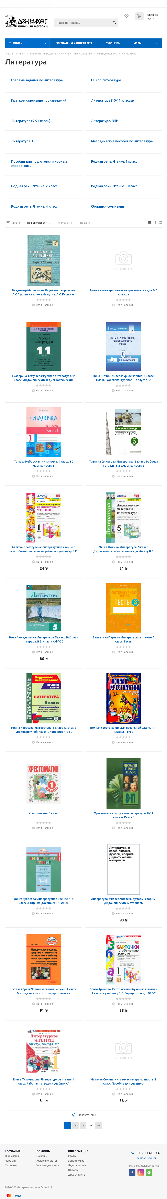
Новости (10, 1160)
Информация (78, 1151)
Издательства (77, 1165)
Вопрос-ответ (77, 1160)
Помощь (43, 1151)
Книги (18, 43)
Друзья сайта (76, 1174)
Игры (138, 43)
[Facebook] (132, 1172)
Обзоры (73, 1170)
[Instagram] (140, 1172)
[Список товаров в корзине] (147, 19)
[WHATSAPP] (149, 1172)
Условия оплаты (46, 1160)
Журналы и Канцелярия (74, 43)
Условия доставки (47, 1165)
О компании (12, 1155)
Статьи (72, 1155)
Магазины (11, 1165)
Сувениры (112, 43)
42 (98, 1125)
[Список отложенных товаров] (126, 17)
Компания (13, 1151)
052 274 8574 (148, 1153)
